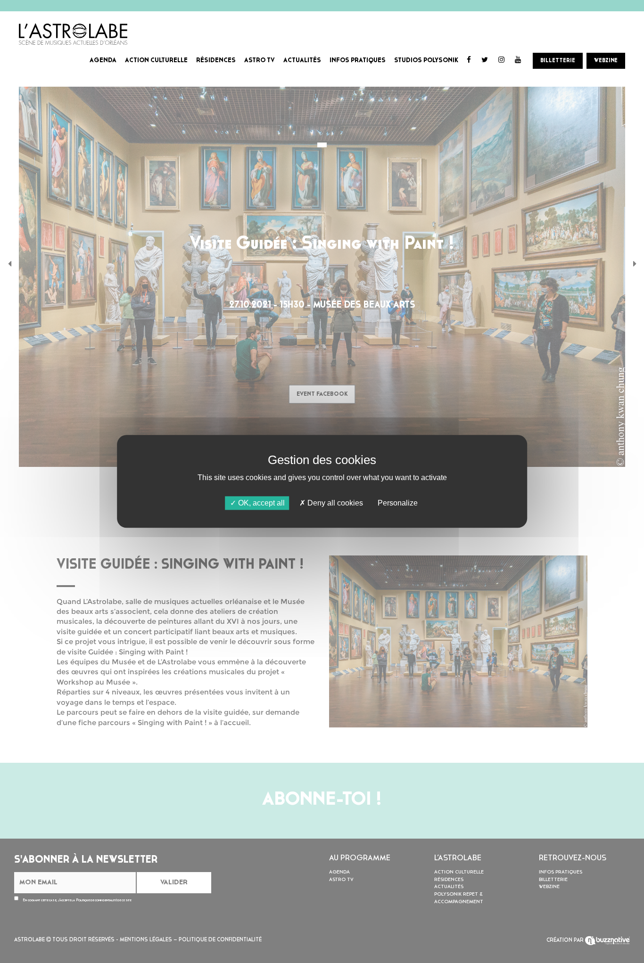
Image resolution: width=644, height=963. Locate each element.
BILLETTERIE (557, 61)
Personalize (398, 503)
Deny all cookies (334, 503)
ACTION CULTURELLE (156, 60)
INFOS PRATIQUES (358, 60)
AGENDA (103, 60)
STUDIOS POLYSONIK (426, 60)
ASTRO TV (259, 60)
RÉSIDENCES (216, 60)
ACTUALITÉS (302, 60)
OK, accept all (260, 503)
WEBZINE (606, 61)
